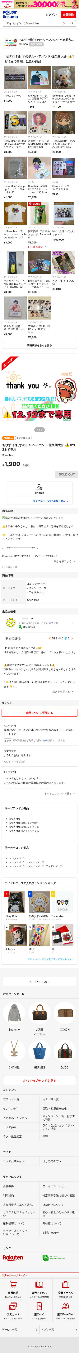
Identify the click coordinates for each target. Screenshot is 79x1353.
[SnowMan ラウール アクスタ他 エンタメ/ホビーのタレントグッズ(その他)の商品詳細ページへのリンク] (63, 168)
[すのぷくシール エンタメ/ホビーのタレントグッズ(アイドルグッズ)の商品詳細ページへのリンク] (15, 77)
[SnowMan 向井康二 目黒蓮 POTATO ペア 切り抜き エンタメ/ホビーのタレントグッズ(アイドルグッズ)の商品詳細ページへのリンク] (39, 77)
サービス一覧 (9, 1329)
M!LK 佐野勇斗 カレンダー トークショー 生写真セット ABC (39, 285)
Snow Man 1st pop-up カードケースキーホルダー (14, 189)
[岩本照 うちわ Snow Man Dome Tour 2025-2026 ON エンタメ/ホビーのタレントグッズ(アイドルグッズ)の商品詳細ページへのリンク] (39, 122)
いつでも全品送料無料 (39, 1294)
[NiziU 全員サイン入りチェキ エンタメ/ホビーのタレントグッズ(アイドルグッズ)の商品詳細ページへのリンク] (63, 213)
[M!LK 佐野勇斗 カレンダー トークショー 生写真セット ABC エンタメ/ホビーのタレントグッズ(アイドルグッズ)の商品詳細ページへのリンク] (39, 262)
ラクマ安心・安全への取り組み (49, 500)
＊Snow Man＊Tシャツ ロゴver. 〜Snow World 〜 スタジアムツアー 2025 (15, 235)
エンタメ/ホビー (36, 583)
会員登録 (68, 14)
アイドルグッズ (10, 91)
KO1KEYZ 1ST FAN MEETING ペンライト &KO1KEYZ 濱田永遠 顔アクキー (15, 285)
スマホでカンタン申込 (13, 1316)
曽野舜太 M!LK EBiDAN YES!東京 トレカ (39, 329)
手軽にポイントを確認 (65, 1316)
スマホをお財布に (39, 1316)
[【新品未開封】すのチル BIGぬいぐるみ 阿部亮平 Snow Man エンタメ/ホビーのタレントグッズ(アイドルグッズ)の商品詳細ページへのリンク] (63, 122)
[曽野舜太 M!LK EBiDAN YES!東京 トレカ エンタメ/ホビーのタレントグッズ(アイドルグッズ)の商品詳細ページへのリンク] (39, 308)
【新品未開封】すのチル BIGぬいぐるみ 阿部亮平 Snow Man (63, 145)
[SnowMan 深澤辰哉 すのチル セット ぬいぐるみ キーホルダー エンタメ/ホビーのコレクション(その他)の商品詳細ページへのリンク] (39, 168)
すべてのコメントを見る (58, 793)
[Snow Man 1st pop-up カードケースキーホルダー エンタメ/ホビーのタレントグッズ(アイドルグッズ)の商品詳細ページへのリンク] (15, 168)
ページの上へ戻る (39, 982)
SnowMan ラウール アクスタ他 (62, 187)
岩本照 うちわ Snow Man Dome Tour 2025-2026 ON (39, 144)
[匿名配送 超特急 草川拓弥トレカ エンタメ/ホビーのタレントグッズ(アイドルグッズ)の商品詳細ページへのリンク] (15, 308)
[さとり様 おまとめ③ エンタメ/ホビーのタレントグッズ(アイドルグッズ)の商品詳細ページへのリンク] (63, 262)
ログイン (51, 14)
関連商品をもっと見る (39, 345)
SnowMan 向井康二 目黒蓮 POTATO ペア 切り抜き (38, 98)
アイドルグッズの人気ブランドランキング (50, 959)
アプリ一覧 (47, 1329)
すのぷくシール (12, 95)
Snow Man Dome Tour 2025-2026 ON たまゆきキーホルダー (63, 98)
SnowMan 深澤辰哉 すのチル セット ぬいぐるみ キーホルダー (39, 190)
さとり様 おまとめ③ (63, 282)
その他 (31, 182)
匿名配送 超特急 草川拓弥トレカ (14, 327)
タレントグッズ (37, 588)
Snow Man (8, 455)
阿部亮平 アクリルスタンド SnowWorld (39, 234)
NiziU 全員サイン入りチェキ (63, 232)
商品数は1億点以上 (13, 1294)
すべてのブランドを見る (39, 1080)
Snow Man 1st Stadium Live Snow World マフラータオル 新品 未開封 (15, 145)
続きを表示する (63, 561)
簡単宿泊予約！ (65, 1294)
